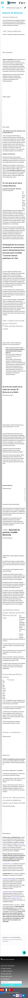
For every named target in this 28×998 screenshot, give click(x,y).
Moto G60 (20, 844)
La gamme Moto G (7, 863)
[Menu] (2, 3)
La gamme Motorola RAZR (9, 891)
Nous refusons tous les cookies (11, 992)
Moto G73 (5, 845)
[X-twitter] (17, 995)
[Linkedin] (23, 995)
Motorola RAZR (16, 896)
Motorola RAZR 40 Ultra (14, 898)
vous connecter (11, 939)
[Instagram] (20, 995)
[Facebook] (14, 995)
